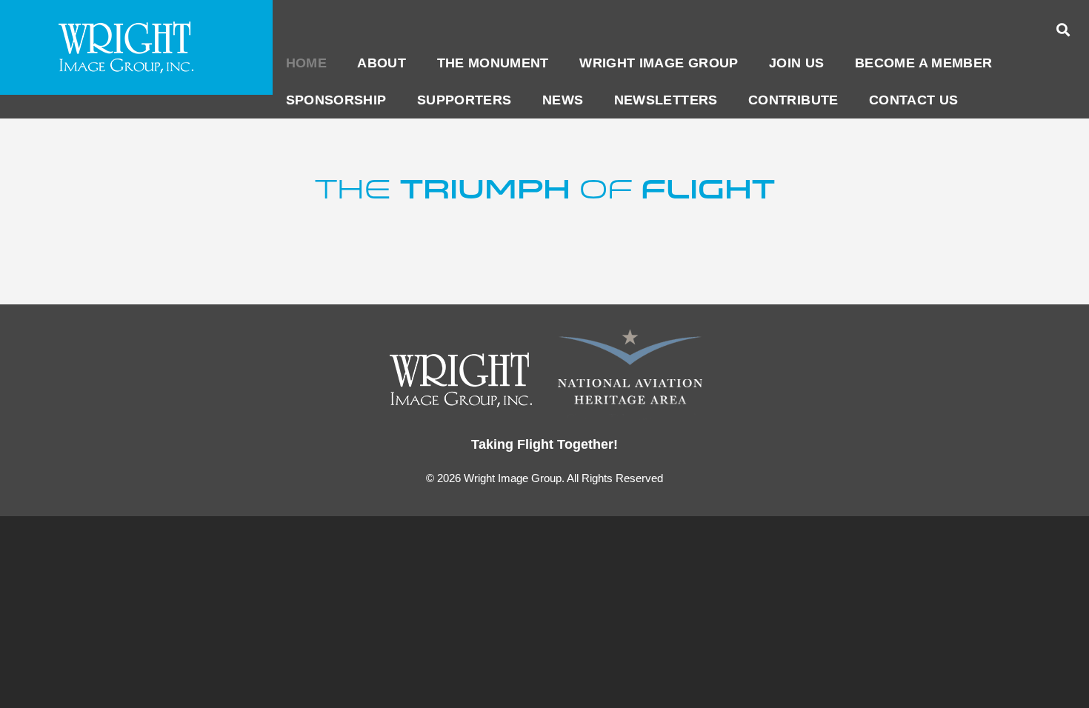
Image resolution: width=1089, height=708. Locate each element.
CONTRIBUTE (793, 100)
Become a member (923, 63)
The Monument (493, 63)
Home (306, 63)
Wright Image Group (658, 63)
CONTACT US (914, 100)
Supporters (464, 100)
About (381, 63)
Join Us (797, 63)
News (562, 100)
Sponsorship (336, 100)
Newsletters (666, 100)
